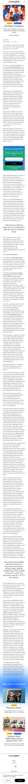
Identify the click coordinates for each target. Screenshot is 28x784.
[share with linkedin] (15, 41)
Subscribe (14, 163)
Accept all (20, 780)
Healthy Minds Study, (14, 67)
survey (14, 295)
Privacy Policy (15, 168)
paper (10, 612)
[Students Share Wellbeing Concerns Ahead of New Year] (14, 724)
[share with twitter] (13, 41)
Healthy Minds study (17, 257)
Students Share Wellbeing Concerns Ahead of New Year (14, 738)
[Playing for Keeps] (14, 695)
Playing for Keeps (14, 708)
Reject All (8, 780)
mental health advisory (15, 314)
